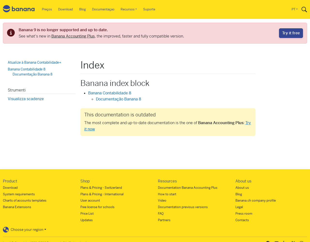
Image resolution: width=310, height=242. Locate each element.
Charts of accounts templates (24, 200)
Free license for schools (97, 207)
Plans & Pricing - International (102, 194)
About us (242, 188)
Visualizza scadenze (26, 98)
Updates (86, 220)
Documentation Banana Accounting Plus (187, 188)
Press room (243, 214)
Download (65, 9)
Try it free (291, 33)
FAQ (161, 214)
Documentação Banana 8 (118, 99)
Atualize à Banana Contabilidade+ (34, 62)
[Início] (19, 9)
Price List (87, 214)
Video (162, 200)
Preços (47, 9)
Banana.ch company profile (255, 200)
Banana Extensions (17, 207)
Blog (82, 9)
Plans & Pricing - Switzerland (101, 188)
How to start (167, 194)
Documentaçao (103, 9)
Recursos (128, 9)
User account (90, 200)
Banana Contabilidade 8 (109, 93)
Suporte (149, 9)
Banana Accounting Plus (73, 36)
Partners (164, 220)
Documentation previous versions (183, 207)
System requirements (19, 194)
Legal (239, 207)
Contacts (242, 220)
